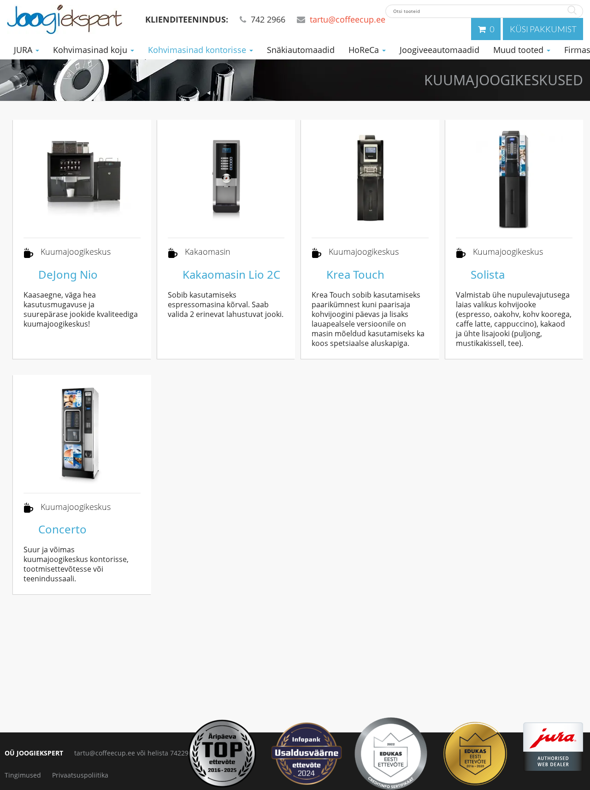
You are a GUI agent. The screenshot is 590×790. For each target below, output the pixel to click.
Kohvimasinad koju (91, 49)
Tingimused (23, 775)
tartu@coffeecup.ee (347, 19)
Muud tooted (519, 49)
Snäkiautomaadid (301, 49)
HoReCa (364, 49)
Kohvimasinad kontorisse (198, 49)
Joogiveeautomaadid (439, 49)
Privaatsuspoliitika (80, 775)
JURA (24, 49)
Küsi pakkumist (543, 29)
